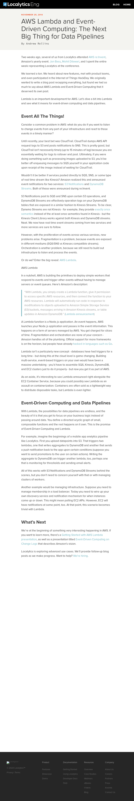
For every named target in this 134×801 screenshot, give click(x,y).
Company (109, 762)
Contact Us (110, 792)
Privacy (10, 772)
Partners (109, 778)
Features (46, 769)
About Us (109, 769)
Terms (17, 772)
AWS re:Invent (97, 57)
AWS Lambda (68, 260)
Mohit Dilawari (70, 61)
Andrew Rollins (37, 43)
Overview (88, 769)
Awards (108, 787)
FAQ (65, 783)
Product (45, 762)
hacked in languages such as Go (92, 344)
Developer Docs (70, 778)
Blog (116, 4)
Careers (108, 774)
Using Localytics (70, 774)
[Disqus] (67, 602)
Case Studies (90, 774)
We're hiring (80, 556)
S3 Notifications (74, 184)
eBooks (87, 783)
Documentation (70, 762)
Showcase (47, 774)
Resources (89, 762)
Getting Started (70, 769)
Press (107, 783)
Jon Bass (55, 61)
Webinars (88, 778)
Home (127, 4)
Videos (87, 787)
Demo (45, 778)
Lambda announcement (79, 314)
